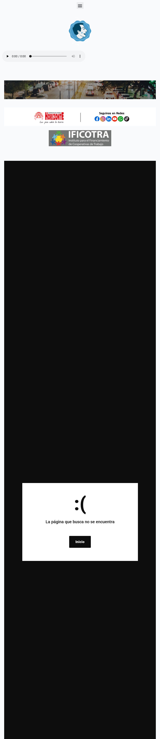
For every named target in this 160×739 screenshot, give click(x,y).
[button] (80, 5)
